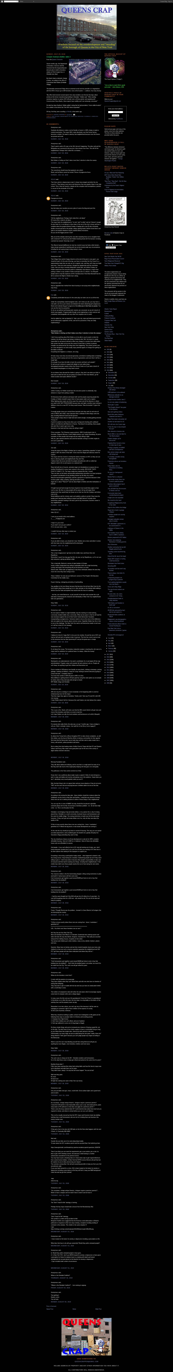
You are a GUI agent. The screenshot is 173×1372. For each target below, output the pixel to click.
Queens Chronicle (57, 59)
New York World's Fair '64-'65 (113, 256)
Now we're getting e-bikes (115, 412)
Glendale (87, 116)
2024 (108, 354)
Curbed (107, 313)
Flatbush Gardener (110, 318)
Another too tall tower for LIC (116, 421)
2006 (108, 683)
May (109, 640)
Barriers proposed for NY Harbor (117, 537)
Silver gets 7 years (113, 404)
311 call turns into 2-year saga (116, 424)
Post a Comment (51, 1306)
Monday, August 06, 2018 (61, 1302)
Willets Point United (110, 265)
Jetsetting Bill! (112, 566)
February (111, 648)
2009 (108, 675)
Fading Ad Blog (109, 316)
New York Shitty (109, 327)
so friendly (69, 111)
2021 (108, 362)
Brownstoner (108, 311)
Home (74, 1309)
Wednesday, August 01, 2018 (62, 1231)
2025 (108, 352)
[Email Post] (73, 114)
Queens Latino (109, 331)
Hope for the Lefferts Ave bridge (117, 507)
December (111, 372)
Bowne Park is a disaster (115, 477)
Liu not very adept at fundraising (117, 402)
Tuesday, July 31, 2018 (60, 1095)
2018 (108, 370)
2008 (108, 678)
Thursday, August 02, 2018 (62, 1278)
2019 (108, 367)
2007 (108, 680)
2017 (108, 654)
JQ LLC (53, 179)
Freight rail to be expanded (115, 497)
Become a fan (109, 233)
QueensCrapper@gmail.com (113, 101)
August (110, 383)
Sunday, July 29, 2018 (59, 139)
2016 (108, 657)
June (109, 638)
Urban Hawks (108, 340)
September (111, 380)
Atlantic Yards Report (111, 309)
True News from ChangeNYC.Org (114, 263)
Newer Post (49, 1309)
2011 (108, 670)
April (109, 643)
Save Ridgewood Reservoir (112, 261)
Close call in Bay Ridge (114, 587)
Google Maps (111, 301)
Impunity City (108, 325)
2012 (108, 667)
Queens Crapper (59, 114)
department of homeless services (71, 116)
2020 (108, 365)
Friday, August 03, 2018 (60, 1288)
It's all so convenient (114, 607)
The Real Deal (109, 338)
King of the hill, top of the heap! (117, 556)
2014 (108, 662)
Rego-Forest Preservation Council (114, 258)
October (110, 377)
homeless (95, 116)
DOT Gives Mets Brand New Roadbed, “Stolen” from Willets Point (114, 177)
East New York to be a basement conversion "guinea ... (117, 630)
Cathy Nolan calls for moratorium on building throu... (115, 468)
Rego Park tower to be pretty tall (117, 419)
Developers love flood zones (116, 563)
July (109, 385)
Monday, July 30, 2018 (59, 717)
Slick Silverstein (112, 544)
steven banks (51, 117)
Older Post (98, 1309)
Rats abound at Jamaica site (116, 431)
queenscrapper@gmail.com (86, 1361)
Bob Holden (56, 116)
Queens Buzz (108, 329)
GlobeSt (107, 322)
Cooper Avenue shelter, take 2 (116, 399)
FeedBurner (119, 119)
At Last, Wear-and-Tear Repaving (114, 172)
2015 (108, 659)
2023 (108, 357)
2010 (108, 672)
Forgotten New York (110, 320)
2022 (108, 360)
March (110, 646)
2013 (108, 665)
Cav (52, 295)
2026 (108, 349)
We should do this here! (114, 500)
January (110, 651)
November (111, 375)
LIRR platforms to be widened (116, 392)
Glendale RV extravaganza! (116, 635)
